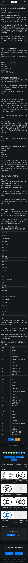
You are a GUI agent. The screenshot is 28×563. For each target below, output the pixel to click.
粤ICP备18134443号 (21, 559)
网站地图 (14, 559)
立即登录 (11, 535)
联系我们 (8, 553)
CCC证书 (14, 459)
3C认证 (14, 2)
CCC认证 (12, 457)
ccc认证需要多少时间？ (19, 494)
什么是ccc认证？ (5, 520)
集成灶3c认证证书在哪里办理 (21, 465)
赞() (17, 12)
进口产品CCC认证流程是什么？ (7, 465)
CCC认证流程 (20, 457)
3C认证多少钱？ (4, 480)
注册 (18, 535)
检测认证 (11, 4)
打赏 (18, 439)
